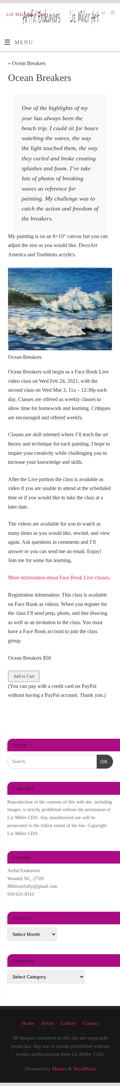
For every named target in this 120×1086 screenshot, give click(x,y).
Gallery (68, 1023)
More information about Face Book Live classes (58, 578)
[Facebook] (92, 14)
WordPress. (85, 1068)
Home (28, 1023)
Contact (91, 1023)
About (47, 1023)
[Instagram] (112, 14)
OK (102, 761)
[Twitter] (102, 14)
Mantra (59, 1068)
